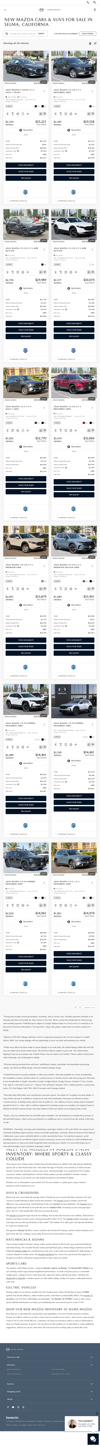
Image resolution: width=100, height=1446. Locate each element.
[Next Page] (80, 1008)
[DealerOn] (12, 1418)
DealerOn (29, 1421)
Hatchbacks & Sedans (25, 1239)
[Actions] (44, 91)
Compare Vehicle (18, 201)
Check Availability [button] (26, 165)
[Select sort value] (95, 43)
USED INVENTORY (14, 1374)
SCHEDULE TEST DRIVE (61, 1374)
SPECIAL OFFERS (58, 1369)
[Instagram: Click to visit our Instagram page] (18, 1407)
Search (41, 34)
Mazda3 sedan (21, 1251)
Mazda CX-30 (63, 1200)
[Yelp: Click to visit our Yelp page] (23, 1407)
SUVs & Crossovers (22, 1192)
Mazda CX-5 (85, 1204)
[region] (26, 149)
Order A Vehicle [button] (88, 34)
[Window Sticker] (44, 113)
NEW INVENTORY (14, 1369)
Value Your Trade (26, 172)
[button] (46, 68)
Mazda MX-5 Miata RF (15, 1278)
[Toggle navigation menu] (4, 10)
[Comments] (40, 113)
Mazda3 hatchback (46, 1254)
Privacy (47, 1421)
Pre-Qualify (26, 178)
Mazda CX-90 (72, 1219)
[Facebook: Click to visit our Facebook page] (8, 1407)
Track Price (28, 130)
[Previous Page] (75, 1008)
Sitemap (39, 1421)
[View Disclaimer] (28, 113)
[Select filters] (90, 43)
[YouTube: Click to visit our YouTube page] (13, 1407)
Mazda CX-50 (15, 1215)
